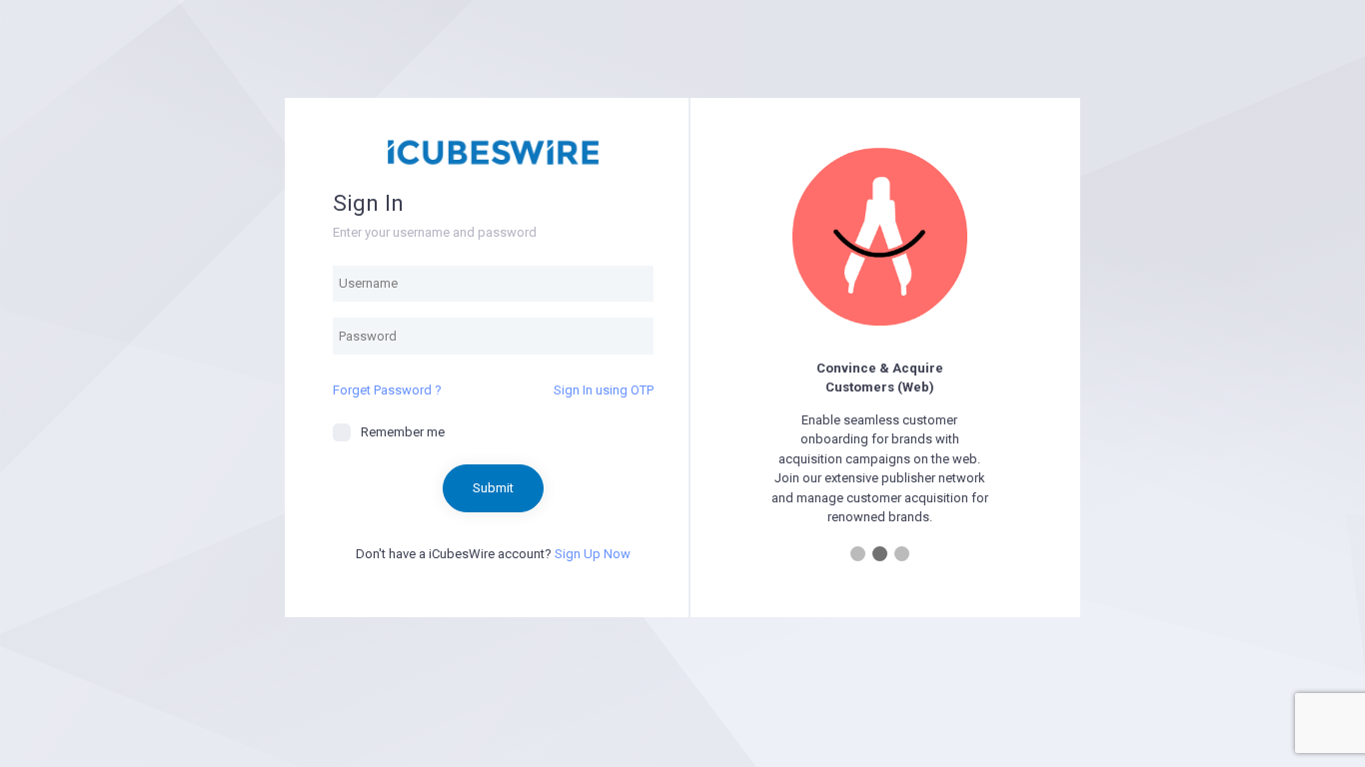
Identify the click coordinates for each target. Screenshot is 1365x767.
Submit (493, 487)
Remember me (403, 431)
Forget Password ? (387, 390)
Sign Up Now (593, 553)
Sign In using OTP (604, 390)
